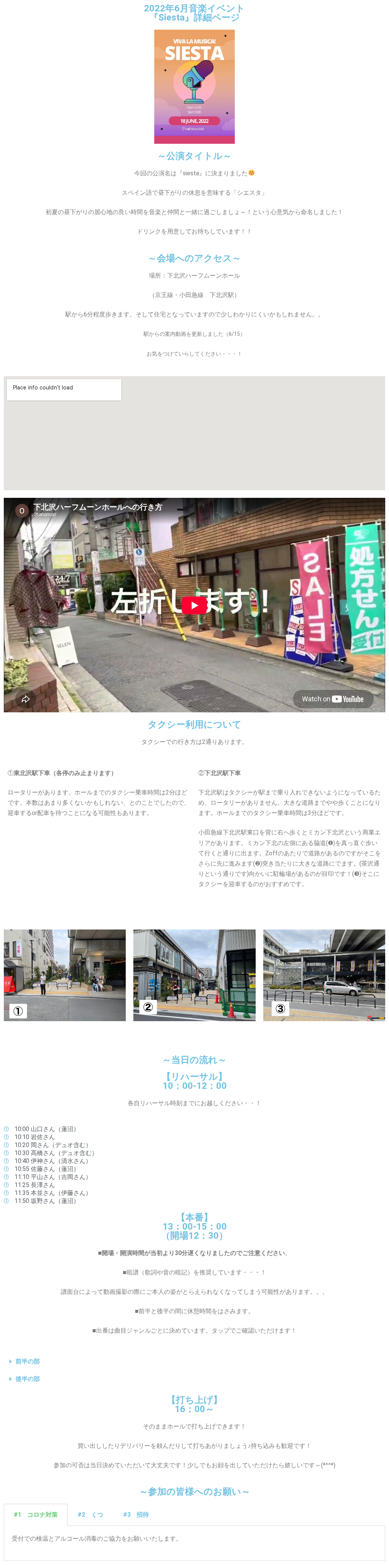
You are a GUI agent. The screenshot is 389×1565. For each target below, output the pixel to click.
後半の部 (28, 1378)
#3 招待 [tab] (136, 1514)
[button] (194, 1361)
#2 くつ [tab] (90, 1514)
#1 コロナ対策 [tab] (36, 1514)
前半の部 (28, 1361)
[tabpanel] (194, 1543)
